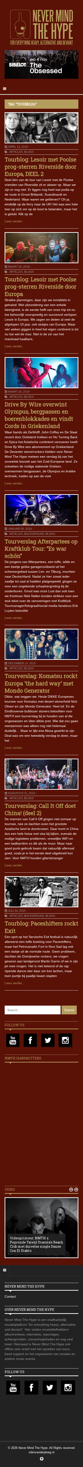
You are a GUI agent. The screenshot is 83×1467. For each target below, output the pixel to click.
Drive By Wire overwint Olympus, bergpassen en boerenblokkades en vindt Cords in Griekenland (39, 415)
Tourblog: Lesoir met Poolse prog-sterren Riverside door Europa (40, 286)
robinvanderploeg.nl (41, 1452)
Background (34, 534)
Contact (10, 1296)
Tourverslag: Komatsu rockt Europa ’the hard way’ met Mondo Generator (41, 683)
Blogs (29, 152)
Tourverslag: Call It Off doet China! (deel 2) (40, 809)
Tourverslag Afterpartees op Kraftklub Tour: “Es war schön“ (41, 548)
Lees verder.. (14, 221)
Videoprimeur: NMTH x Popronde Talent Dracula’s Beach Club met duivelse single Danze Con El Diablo (36, 1244)
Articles (16, 152)
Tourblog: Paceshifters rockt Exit (41, 927)
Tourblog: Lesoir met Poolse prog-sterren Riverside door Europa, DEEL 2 (40, 167)
